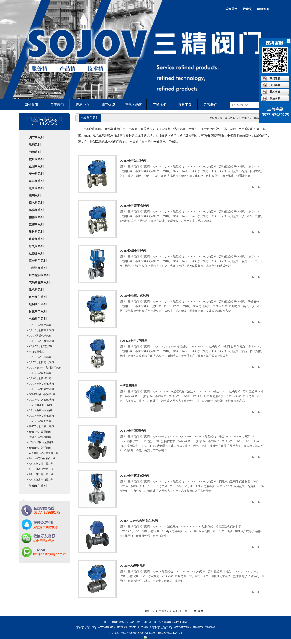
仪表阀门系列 (38, 260)
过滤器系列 (36, 253)
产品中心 (82, 105)
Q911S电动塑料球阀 (40, 373)
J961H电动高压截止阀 (41, 474)
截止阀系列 (36, 159)
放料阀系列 (36, 231)
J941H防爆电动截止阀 (41, 479)
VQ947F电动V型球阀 (41, 346)
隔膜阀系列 (36, 210)
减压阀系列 (36, 188)
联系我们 (210, 105)
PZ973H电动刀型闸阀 (41, 442)
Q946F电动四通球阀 (40, 378)
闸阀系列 (35, 152)
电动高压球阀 (36, 351)
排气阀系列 (36, 246)
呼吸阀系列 (36, 239)
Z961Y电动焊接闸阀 (40, 437)
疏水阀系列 (36, 202)
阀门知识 (108, 105)
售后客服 (275, 98)
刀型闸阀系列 (38, 268)
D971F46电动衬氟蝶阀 (41, 415)
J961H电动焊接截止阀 (41, 463)
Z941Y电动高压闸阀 (40, 431)
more (256, 187)
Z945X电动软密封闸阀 (41, 426)
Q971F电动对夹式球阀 (41, 399)
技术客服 (275, 91)
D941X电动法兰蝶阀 (40, 410)
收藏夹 (247, 9)
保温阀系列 (36, 289)
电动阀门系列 (38, 318)
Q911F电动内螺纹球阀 (41, 389)
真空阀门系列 (38, 297)
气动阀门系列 (38, 486)
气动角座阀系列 (39, 282)
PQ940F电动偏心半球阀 (42, 394)
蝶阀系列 (35, 195)
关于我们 (57, 105)
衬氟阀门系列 (38, 311)
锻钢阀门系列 (38, 304)
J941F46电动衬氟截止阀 (42, 458)
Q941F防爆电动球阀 (40, 335)
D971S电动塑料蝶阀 (40, 421)
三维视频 (159, 105)
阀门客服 (275, 78)
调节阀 (145, 78)
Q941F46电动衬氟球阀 (41, 383)
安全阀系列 (36, 173)
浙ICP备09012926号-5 (170, 632)
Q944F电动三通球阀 (40, 357)
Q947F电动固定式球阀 (41, 362)
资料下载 (185, 105)
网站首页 (263, 9)
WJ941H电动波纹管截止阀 (43, 453)
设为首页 (232, 9)
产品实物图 (133, 105)
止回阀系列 (36, 166)
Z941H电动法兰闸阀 (40, 447)
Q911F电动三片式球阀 (41, 341)
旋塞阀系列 (36, 224)
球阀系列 (35, 144)
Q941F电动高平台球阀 (41, 330)
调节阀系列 (36, 137)
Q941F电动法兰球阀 (40, 325)
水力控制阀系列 (39, 275)
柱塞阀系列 (36, 217)
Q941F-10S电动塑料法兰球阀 (45, 367)
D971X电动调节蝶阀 (40, 405)
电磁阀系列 (36, 181)
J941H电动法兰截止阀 (41, 469)
